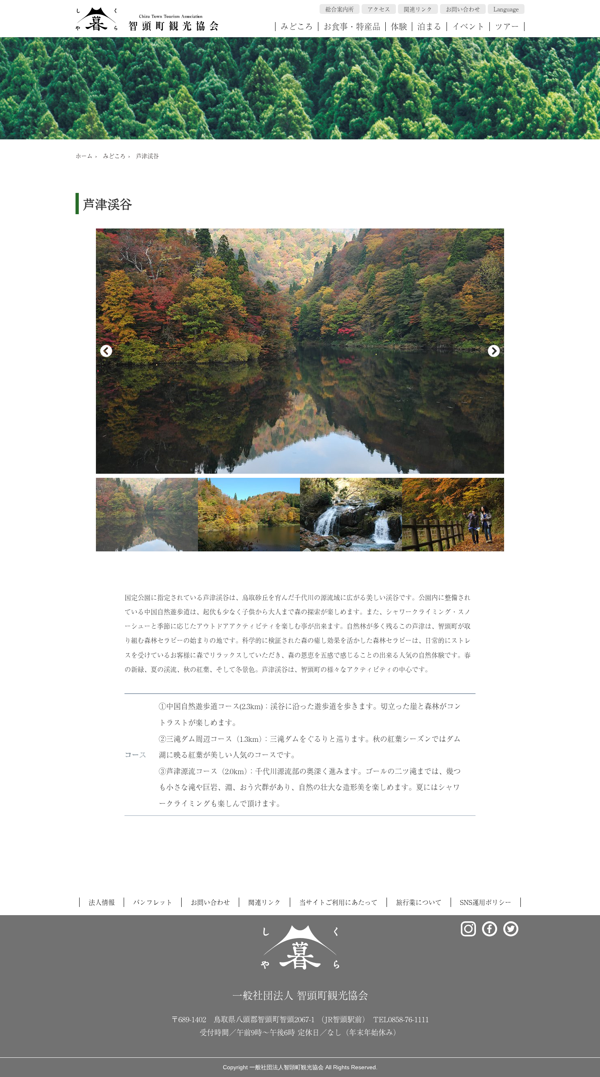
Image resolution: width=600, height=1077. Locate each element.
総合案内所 (339, 9)
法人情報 (102, 902)
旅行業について (419, 902)
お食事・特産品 (351, 26)
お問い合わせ (463, 9)
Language (506, 9)
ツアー (507, 26)
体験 (399, 26)
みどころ (296, 26)
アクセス (378, 9)
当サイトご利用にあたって (338, 902)
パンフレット (152, 902)
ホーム (84, 156)
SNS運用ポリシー (485, 902)
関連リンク (418, 9)
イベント (468, 26)
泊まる (429, 26)
